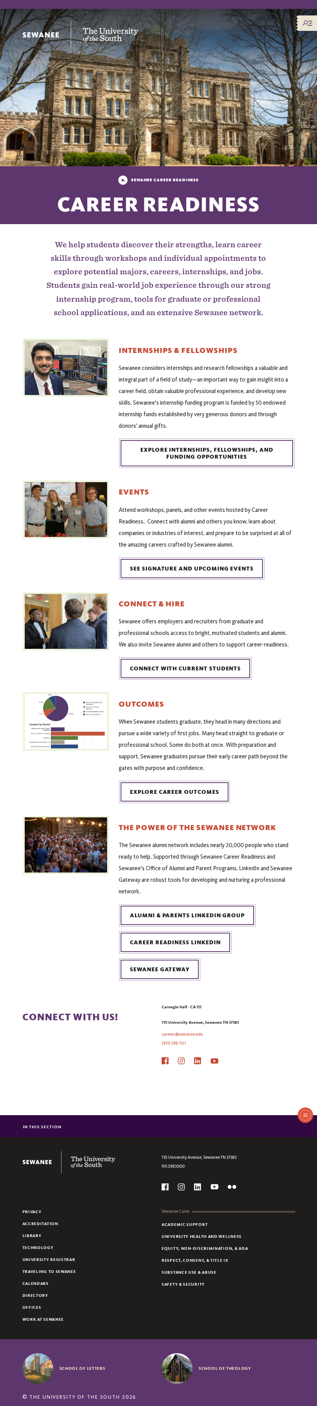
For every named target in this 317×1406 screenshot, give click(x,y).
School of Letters (83, 1368)
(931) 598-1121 (174, 1043)
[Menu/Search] (307, 23)
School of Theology (225, 1368)
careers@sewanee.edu (182, 1034)
